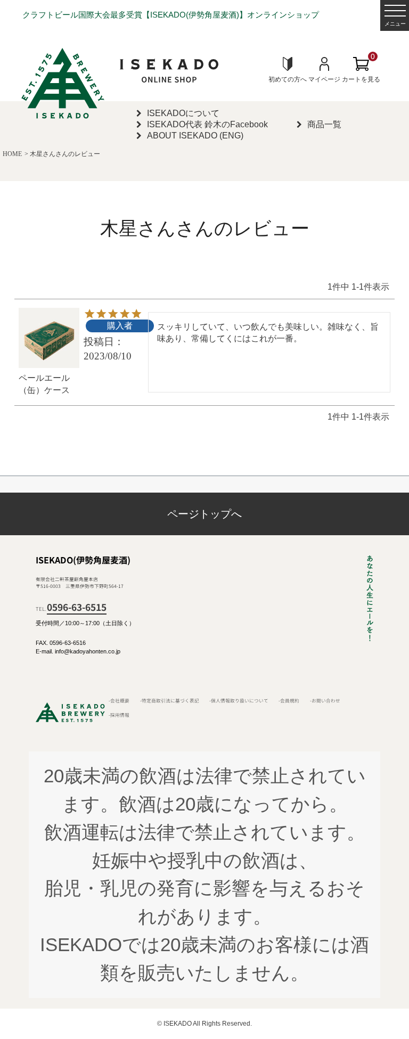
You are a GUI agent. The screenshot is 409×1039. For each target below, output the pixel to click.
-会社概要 (119, 700)
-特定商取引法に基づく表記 (169, 700)
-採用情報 (119, 714)
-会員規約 (289, 700)
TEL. (71, 608)
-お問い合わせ (325, 700)
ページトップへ (204, 514)
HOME (12, 154)
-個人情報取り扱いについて (238, 700)
